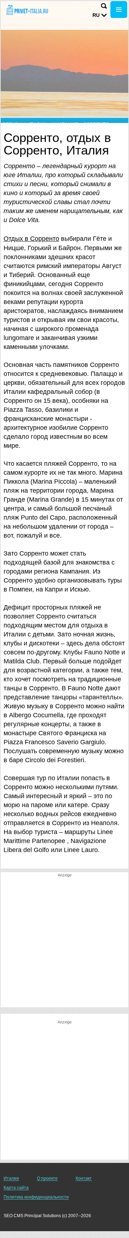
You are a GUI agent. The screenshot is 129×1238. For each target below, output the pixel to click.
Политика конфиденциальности (36, 1197)
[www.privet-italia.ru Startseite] (27, 10)
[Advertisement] (64, 942)
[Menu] (118, 9)
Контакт (84, 1178)
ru (96, 15)
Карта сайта (16, 1187)
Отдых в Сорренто (31, 238)
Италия (11, 1178)
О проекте (47, 1178)
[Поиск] (104, 6)
